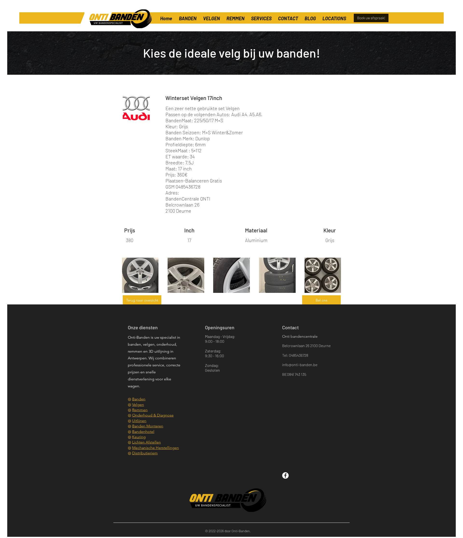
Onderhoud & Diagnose (153, 415)
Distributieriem (145, 453)
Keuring (139, 437)
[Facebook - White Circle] (285, 475)
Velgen (138, 404)
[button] (334, 16)
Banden (138, 399)
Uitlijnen (139, 420)
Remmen (140, 410)
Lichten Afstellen (146, 442)
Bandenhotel (143, 431)
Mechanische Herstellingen (155, 447)
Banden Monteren (147, 426)
